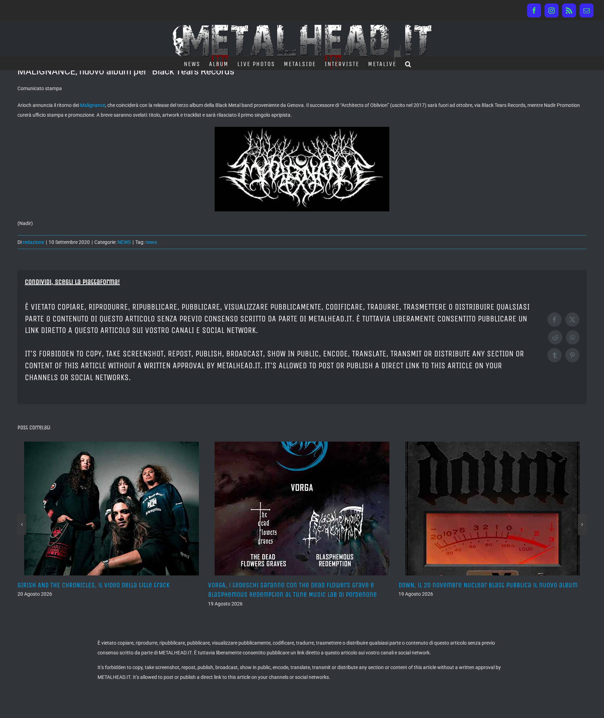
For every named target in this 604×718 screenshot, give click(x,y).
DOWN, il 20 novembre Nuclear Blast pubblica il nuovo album (487, 585)
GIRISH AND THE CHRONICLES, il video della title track (93, 585)
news (151, 242)
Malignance (92, 105)
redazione (33, 242)
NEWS (124, 242)
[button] (408, 63)
